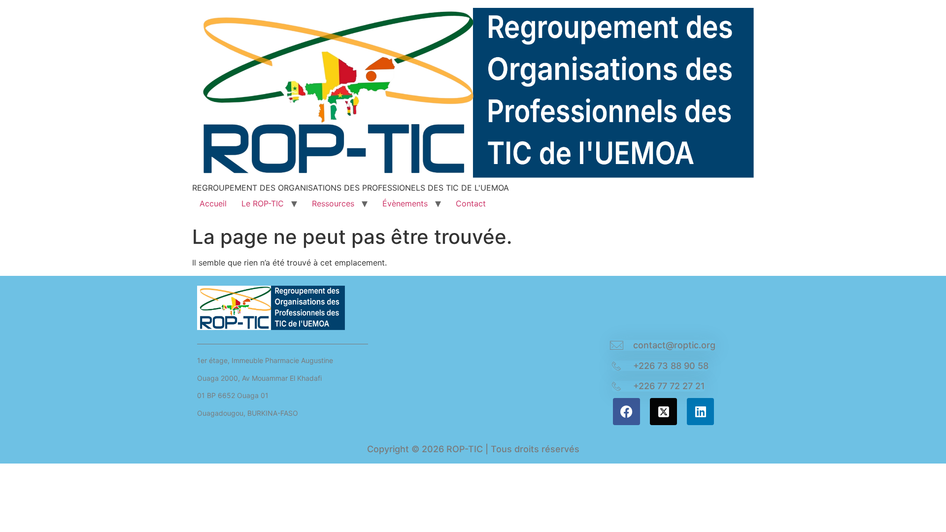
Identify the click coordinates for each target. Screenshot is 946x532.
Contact (471, 203)
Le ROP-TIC (262, 203)
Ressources (333, 203)
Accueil (213, 203)
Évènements (405, 203)
